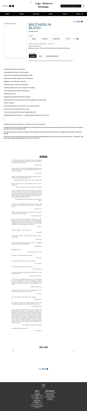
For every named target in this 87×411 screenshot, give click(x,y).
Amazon (34, 39)
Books (22, 14)
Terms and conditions (50, 397)
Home (7, 14)
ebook (40, 56)
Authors (36, 14)
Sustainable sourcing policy (37, 403)
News (51, 14)
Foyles (67, 39)
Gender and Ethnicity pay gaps (37, 396)
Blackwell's (45, 39)
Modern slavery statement (37, 401)
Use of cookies (49, 395)
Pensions (50, 398)
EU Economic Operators (37, 404)
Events (65, 14)
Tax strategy (50, 399)
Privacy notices (50, 394)
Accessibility (37, 394)
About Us (79, 14)
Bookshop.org (56, 39)
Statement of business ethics (37, 398)
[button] (13, 350)
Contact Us (37, 393)
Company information (49, 393)
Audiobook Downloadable (52, 56)
